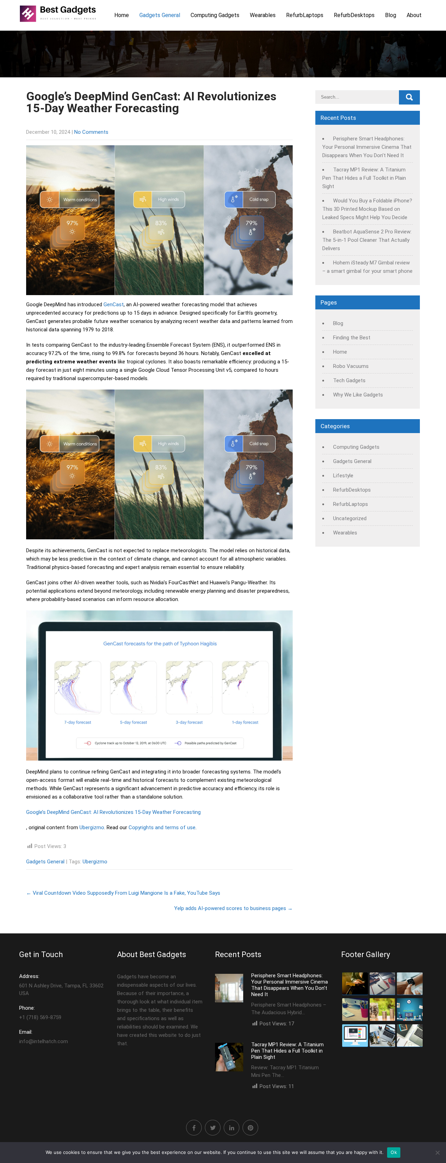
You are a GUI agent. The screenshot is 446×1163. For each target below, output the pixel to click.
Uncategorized (350, 518)
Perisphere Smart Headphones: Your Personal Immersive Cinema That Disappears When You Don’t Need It (367, 147)
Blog (390, 15)
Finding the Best (351, 337)
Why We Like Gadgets (358, 395)
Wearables (263, 15)
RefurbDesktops (354, 15)
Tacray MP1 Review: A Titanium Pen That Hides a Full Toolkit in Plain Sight (364, 178)
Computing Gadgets (215, 15)
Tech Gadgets (349, 380)
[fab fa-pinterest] (250, 1127)
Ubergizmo (91, 827)
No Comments (91, 132)
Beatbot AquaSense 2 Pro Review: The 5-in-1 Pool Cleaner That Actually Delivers (367, 240)
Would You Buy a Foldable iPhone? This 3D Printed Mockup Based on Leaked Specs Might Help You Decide (367, 209)
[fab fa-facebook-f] (194, 1127)
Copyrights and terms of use (162, 827)
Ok (394, 1152)
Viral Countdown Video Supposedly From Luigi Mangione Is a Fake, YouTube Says (123, 893)
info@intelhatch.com (43, 1037)
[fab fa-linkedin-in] (231, 1127)
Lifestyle (343, 475)
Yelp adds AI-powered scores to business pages (233, 908)
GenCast (113, 304)
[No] (437, 1152)
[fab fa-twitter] (213, 1127)
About (414, 15)
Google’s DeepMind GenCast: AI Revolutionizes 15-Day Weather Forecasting (113, 812)
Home (121, 15)
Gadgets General (159, 15)
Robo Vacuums (351, 366)
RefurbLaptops (304, 15)
